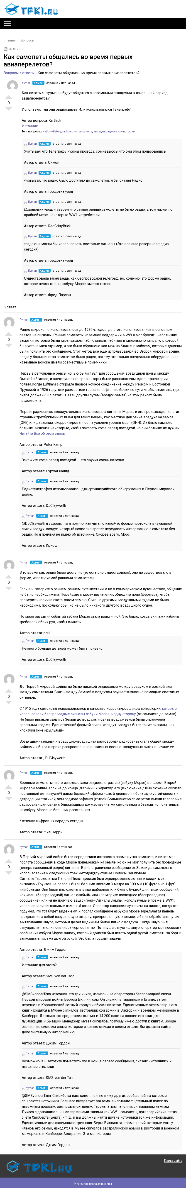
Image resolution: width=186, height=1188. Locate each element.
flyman (26, 83)
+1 (8, 95)
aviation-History (51, 131)
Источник (30, 126)
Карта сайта (173, 1160)
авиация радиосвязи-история (114, 131)
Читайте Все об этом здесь (43, 433)
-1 (8, 110)
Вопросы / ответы (19, 73)
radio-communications (77, 131)
